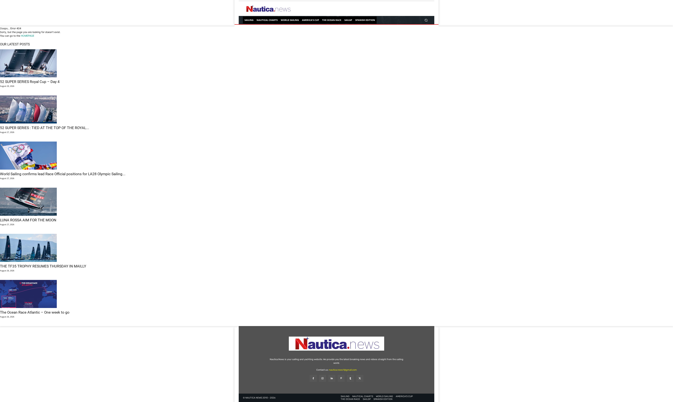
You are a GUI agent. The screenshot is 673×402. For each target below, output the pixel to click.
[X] (359, 378)
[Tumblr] (350, 378)
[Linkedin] (331, 378)
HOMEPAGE (27, 35)
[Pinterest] (341, 378)
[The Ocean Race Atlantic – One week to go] (336, 294)
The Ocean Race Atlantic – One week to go (34, 312)
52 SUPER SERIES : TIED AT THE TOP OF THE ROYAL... (44, 128)
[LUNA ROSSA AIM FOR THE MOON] (336, 202)
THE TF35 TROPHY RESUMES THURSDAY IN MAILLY (43, 266)
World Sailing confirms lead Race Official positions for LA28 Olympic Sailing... (62, 174)
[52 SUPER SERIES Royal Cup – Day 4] (336, 63)
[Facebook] (313, 378)
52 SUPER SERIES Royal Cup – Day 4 (30, 82)
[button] (426, 20)
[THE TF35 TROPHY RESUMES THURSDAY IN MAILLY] (336, 248)
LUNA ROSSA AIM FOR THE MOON (28, 220)
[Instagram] (322, 378)
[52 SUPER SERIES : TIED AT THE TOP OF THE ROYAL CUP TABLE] (336, 109)
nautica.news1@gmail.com (343, 369)
